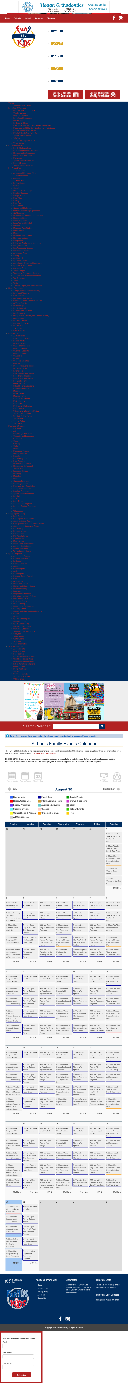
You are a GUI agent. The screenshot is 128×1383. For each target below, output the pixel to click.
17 (24, 1048)
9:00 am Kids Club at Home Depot (111, 870)
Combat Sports (19, 568)
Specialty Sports (19, 621)
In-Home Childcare (20, 123)
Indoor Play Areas (20, 220)
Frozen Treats (18, 533)
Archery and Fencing (21, 556)
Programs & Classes (16, 426)
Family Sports (18, 573)
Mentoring (17, 473)
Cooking (16, 443)
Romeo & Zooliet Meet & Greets (113, 904)
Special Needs (76, 797)
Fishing (16, 200)
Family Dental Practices (22, 310)
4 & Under (17, 428)
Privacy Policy (43, 1291)
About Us (41, 1294)
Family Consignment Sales (23, 656)
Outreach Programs (21, 481)
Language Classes (20, 471)
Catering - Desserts (21, 350)
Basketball (17, 561)
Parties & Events (14, 333)
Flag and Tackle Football (23, 576)
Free (72, 813)
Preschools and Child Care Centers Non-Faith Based (34, 128)
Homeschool (18, 120)
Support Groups (19, 163)
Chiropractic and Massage (23, 298)
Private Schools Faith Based (24, 130)
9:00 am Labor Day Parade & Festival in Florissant (12, 1242)
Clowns (16, 358)
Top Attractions (19, 278)
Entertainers (18, 371)
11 (41, 972)
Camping (16, 188)
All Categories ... (21, 817)
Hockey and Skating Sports (24, 586)
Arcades (16, 178)
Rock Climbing (19, 603)
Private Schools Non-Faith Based (26, 133)
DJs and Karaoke (20, 368)
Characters (17, 355)
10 (24, 972)
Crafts (15, 446)
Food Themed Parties (22, 376)
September (109, 789)
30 (7, 1202)
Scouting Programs (20, 491)
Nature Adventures (20, 238)
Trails (15, 283)
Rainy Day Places (20, 245)
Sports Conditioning (21, 623)
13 (74, 972)
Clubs (15, 441)
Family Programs (20, 458)
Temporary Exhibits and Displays (26, 273)
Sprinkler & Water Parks (22, 265)
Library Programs (21, 805)
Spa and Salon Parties (22, 413)
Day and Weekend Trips (22, 190)
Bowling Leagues (20, 563)
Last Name (7, 1363)
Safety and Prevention (22, 488)
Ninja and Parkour (20, 598)
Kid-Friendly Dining (20, 536)
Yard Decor (17, 423)
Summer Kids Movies (21, 676)
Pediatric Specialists (21, 323)
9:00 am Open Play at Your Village (45, 915)
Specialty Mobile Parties (22, 416)
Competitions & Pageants (24, 813)
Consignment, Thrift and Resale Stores (28, 523)
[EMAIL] (117, 776)
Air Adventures (19, 170)
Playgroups (17, 158)
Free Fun (17, 203)
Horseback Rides (20, 218)
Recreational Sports (21, 250)
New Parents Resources (22, 155)
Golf (15, 578)
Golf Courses (18, 213)
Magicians (17, 391)
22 (107, 1048)
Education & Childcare (17, 108)
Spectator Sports (20, 260)
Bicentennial (19, 797)
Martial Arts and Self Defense (24, 596)
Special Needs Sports (21, 618)
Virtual (15, 508)
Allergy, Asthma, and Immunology (26, 290)
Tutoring (16, 138)
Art (14, 431)
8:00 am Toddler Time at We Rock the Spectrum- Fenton (113, 837)
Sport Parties (18, 418)
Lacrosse (17, 591)
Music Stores (18, 541)
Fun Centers (18, 205)
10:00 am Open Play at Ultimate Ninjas (12, 1028)
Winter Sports (18, 638)
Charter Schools (19, 113)
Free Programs (19, 461)
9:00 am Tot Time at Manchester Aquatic (113, 927)
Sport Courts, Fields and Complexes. (27, 263)
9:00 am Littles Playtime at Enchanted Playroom (29, 953)
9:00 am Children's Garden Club (113, 880)
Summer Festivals (20, 674)
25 (41, 1124)
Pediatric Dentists (20, 320)
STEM (15, 498)
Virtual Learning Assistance (24, 140)
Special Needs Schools (22, 135)
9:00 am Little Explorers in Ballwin (61, 952)
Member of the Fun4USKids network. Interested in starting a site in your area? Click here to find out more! (78, 1288)
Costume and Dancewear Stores (26, 526)
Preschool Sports (20, 601)
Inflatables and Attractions (23, 386)
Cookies (16, 363)
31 (24, 1202)
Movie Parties (18, 393)
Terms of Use (43, 1288)
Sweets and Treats (20, 548)
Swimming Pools (19, 268)
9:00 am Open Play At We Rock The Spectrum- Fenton (29, 929)
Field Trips (17, 198)
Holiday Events (77, 809)
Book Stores (18, 516)
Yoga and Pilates (20, 643)
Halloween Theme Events (23, 661)
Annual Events (19, 648)
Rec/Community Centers (23, 248)
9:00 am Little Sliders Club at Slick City (12, 927)
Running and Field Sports (23, 606)
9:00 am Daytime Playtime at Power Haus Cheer (30, 939)
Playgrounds (18, 240)
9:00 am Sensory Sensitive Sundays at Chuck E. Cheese (13, 916)
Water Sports (18, 636)
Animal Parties (19, 335)
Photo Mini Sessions (21, 669)
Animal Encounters (20, 175)
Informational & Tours (51, 801)
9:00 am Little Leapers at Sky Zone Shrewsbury (13, 939)
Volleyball (17, 633)
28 (91, 1124)
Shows (16, 671)
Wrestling (17, 641)
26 (57, 1124)
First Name (7, 1352)
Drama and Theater (21, 451)
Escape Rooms (19, 195)
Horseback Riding (20, 588)
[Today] (38, 776)
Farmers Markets (20, 531)
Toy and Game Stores (22, 551)
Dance (15, 448)
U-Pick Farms (18, 679)
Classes (45, 809)
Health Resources (15, 288)
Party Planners (19, 401)
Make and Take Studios (22, 228)
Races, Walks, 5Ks (22, 801)
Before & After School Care (24, 110)
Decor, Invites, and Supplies (24, 366)
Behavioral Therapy (21, 293)
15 (107, 972)
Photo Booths (18, 408)
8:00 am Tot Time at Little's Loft (30, 904)
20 (74, 1048)
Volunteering (18, 511)
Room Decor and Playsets (23, 543)
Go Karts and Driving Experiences (26, 210)
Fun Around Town (15, 168)
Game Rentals (19, 383)
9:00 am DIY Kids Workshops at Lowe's (113, 1028)
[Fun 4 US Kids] (23, 36)
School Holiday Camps (22, 105)
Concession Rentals (21, 360)
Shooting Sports (19, 608)
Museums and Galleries (22, 235)
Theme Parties (19, 421)
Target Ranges (19, 270)
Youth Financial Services (23, 165)
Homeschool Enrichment (23, 466)
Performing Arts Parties (22, 406)
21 (91, 1048)
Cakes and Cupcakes (21, 345)
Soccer (16, 613)
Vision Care (17, 328)
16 (7, 1048)
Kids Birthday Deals (21, 388)
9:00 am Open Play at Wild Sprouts (78, 915)
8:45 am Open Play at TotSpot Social (62, 905)
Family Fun (46, 797)
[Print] (104, 776)
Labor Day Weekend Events (24, 664)
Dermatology (18, 305)
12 (57, 972)
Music (15, 478)
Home (7, 18)
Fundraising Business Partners (25, 150)
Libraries (16, 225)
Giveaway (51, 18)
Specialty (16, 496)
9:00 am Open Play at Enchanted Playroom (63, 915)
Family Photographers (22, 148)
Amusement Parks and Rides (24, 173)
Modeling (17, 476)
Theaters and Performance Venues (27, 275)
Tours (15, 280)
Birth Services (18, 295)
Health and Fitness (20, 583)
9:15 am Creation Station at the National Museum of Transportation (13, 953)
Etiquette (16, 456)
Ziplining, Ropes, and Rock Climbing (27, 285)
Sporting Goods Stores (22, 546)
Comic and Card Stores (22, 521)
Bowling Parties (19, 343)
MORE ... (117, 888)
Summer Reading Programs (24, 506)
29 (107, 1124)
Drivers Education (20, 453)
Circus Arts (17, 438)
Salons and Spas (20, 253)
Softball (16, 616)
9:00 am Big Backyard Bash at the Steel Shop (113, 1182)
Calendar (18, 18)
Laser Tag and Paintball (22, 223)
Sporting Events (21, 809)
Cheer (15, 566)
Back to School (19, 651)
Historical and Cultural (22, 463)
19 (57, 1048)
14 (91, 972)
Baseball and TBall (20, 558)
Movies (16, 233)
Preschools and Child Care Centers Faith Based (32, 125)
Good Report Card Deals (23, 659)
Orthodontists (18, 318)
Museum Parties (19, 396)
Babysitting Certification (22, 433)
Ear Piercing (18, 528)
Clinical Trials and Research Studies (27, 300)
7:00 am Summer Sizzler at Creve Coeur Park (13, 1209)
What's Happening (15, 646)
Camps (11, 103)
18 (41, 1048)
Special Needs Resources (23, 160)
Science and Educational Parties (26, 411)
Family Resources (15, 145)
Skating (16, 255)
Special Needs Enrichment (23, 493)
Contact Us (42, 1298)
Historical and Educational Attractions (28, 215)
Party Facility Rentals (21, 398)
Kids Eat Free (18, 538)
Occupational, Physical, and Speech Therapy (31, 315)
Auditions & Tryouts (50, 805)
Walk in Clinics (19, 330)
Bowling (16, 185)
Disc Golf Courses (20, 193)
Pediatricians (18, 325)
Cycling (16, 571)
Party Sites (17, 403)
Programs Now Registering (24, 486)
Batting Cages (18, 183)
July (15, 789)
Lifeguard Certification (22, 593)
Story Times (18, 501)
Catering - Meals (19, 353)
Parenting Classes (20, 483)
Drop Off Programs (20, 115)
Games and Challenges (22, 208)
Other (72, 805)
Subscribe (21, 1375)
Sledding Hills (18, 258)
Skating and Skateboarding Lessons (27, 611)
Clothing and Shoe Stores (23, 518)
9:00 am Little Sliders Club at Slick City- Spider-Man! (13, 1144)
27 (74, 1124)
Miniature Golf (18, 230)
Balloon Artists (19, 340)
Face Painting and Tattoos (23, 373)
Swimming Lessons (21, 628)
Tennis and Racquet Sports (24, 631)
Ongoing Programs (50, 813)
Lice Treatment (19, 313)
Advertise (39, 18)
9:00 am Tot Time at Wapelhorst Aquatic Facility (47, 991)
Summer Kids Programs (22, 503)
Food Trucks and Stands (23, 378)
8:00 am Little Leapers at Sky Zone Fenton (12, 905)
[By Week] (25, 776)
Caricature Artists (20, 348)
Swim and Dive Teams (22, 626)
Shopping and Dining (16, 513)
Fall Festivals (18, 653)
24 (24, 1124)
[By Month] (12, 776)
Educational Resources (22, 118)
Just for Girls (18, 468)
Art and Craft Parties (21, 338)
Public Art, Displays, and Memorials (27, 243)
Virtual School (18, 143)
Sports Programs (15, 553)
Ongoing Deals (19, 666)
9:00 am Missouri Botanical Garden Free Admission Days (113, 860)
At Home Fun (18, 180)
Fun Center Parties (20, 381)
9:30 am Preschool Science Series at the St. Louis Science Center (13, 1016)
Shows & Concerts (78, 801)
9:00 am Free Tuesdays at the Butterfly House (46, 952)
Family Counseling (20, 308)
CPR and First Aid (20, 303)
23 (7, 1124)
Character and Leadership (23, 436)
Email (4, 1342)
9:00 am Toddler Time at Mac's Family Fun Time (113, 848)
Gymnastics (18, 581)
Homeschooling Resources (24, 153)
